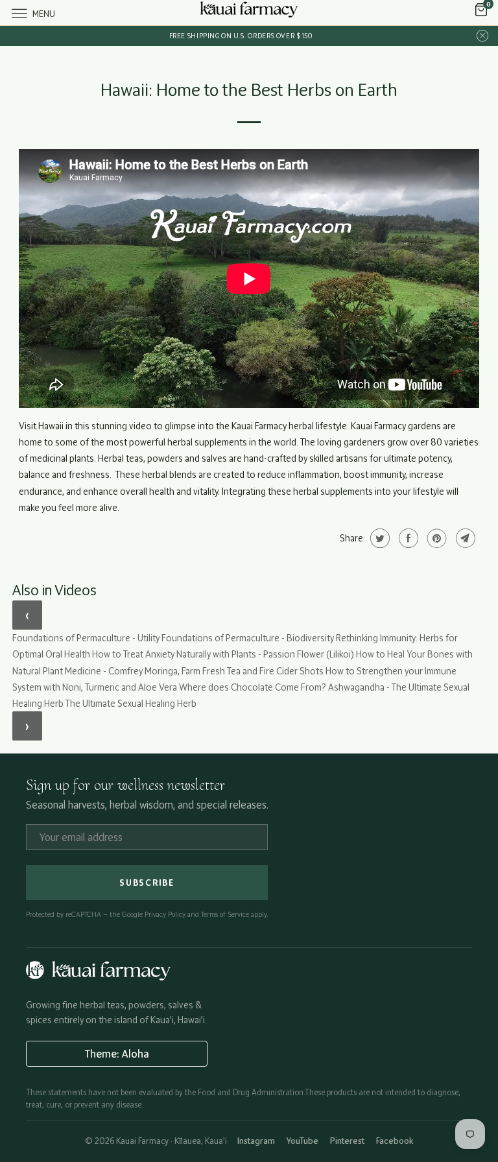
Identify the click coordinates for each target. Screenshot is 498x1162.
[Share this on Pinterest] (435, 538)
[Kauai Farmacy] (249, 12)
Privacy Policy (165, 914)
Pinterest (347, 1140)
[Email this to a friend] (464, 538)
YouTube (302, 1140)
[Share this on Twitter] (378, 538)
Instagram (256, 1140)
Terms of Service (225, 914)
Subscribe (146, 882)
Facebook (394, 1140)
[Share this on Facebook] (407, 538)
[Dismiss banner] (482, 36)
